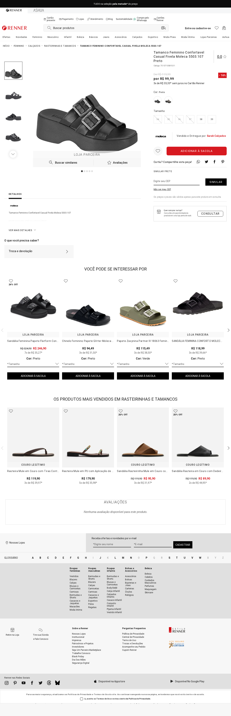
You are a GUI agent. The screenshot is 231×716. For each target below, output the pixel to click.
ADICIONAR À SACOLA (33, 375)
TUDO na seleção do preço (115, 4)
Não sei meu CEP (162, 189)
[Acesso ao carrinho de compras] (224, 29)
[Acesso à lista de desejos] (216, 29)
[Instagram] (6, 683)
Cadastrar (182, 544)
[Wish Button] (158, 151)
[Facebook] (32, 683)
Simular (216, 182)
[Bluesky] (57, 684)
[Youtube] (23, 683)
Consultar (210, 213)
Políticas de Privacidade (80, 694)
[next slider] (2, 330)
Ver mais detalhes (20, 230)
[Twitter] (40, 683)
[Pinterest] (15, 683)
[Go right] (13, 154)
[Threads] (49, 684)
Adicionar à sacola (197, 151)
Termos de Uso (101, 694)
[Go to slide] (82, 171)
